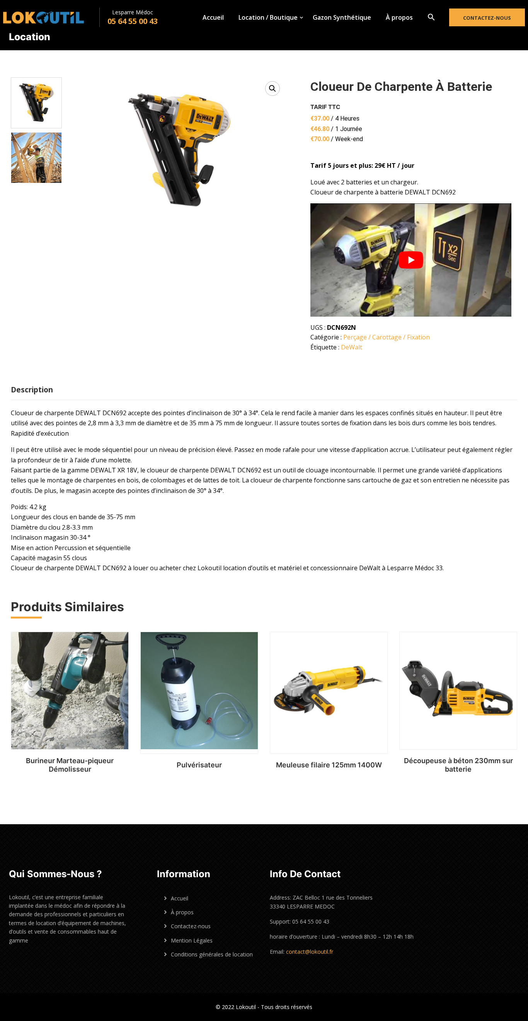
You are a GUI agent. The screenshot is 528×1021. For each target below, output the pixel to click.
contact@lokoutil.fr (309, 951)
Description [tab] (32, 390)
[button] (431, 17)
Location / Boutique (268, 17)
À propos (399, 17)
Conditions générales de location (212, 954)
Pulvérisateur (199, 765)
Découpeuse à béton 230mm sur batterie (458, 765)
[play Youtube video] (410, 260)
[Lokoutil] (51, 17)
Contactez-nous (487, 17)
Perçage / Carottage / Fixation (386, 337)
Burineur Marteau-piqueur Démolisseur (70, 765)
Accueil (213, 17)
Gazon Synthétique (342, 17)
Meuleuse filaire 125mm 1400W (329, 765)
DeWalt (351, 347)
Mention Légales (192, 940)
